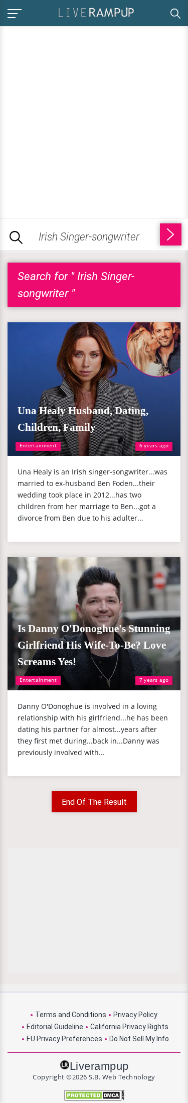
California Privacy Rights (129, 1027)
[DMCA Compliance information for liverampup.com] (94, 1095)
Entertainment (38, 445)
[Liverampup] (96, 12)
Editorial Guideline (55, 1027)
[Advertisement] (94, 120)
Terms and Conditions (70, 1015)
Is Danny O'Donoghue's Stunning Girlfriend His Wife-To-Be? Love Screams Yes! (94, 645)
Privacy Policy (135, 1015)
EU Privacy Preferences (64, 1039)
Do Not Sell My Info (139, 1039)
